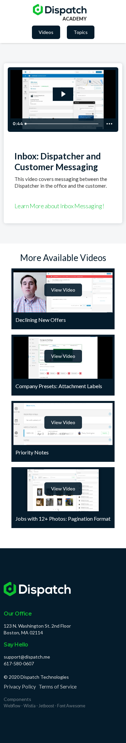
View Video (63, 290)
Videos (46, 32)
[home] (60, 9)
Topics (81, 32)
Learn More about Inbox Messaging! (59, 206)
